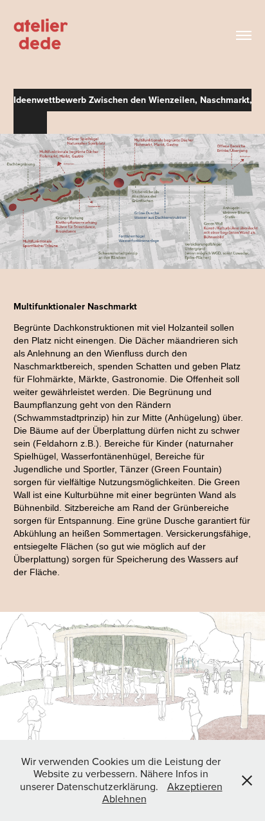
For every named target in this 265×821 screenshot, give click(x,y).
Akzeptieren (195, 786)
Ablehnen (124, 798)
